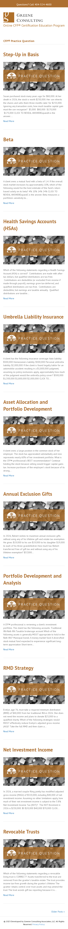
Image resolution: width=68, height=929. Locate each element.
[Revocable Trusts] (34, 853)
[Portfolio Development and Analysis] (34, 604)
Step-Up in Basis (21, 54)
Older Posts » (58, 911)
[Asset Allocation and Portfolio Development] (34, 430)
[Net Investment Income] (34, 771)
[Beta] (34, 161)
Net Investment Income (28, 749)
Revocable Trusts (21, 831)
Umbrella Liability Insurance (33, 316)
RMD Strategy (18, 668)
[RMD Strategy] (34, 689)
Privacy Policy (38, 924)
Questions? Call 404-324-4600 (34, 4)
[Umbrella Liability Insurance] (34, 338)
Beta (8, 139)
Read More (8, 121)
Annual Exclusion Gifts (27, 494)
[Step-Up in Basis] (34, 75)
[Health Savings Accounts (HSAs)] (34, 249)
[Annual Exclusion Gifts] (34, 515)
